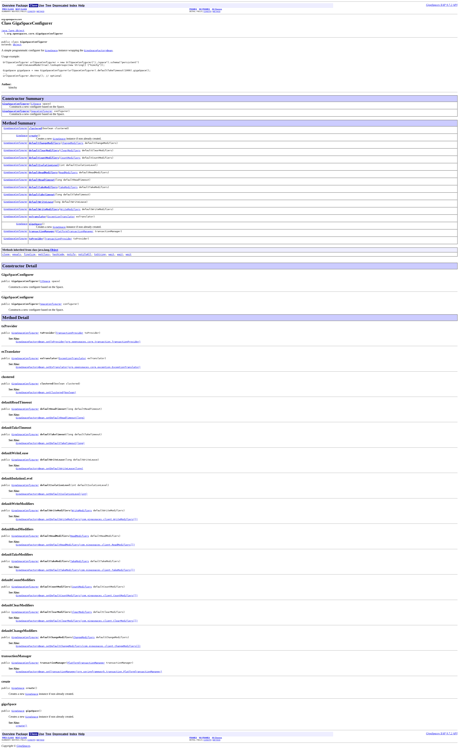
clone (6, 254)
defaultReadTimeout (42, 180)
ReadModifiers (68, 172)
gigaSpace (35, 224)
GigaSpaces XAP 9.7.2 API (441, 4)
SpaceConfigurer (42, 111)
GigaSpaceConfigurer (16, 103)
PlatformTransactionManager (74, 231)
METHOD (40, 11)
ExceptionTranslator (61, 216)
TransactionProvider (58, 238)
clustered (35, 128)
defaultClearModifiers (44, 150)
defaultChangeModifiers (44, 143)
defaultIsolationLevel (44, 165)
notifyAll (84, 254)
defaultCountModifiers (44, 157)
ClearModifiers (70, 150)
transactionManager (42, 231)
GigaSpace (21, 135)
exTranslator (37, 216)
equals (16, 254)
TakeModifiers (68, 187)
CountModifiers (70, 157)
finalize (29, 254)
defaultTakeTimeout (42, 194)
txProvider (36, 238)
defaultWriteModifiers (44, 209)
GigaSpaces (23, 745)
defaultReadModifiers (43, 172)
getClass (44, 254)
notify (71, 254)
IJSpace (36, 103)
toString (100, 254)
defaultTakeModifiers (43, 187)
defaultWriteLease (41, 202)
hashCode (58, 254)
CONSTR (31, 11)
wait (111, 254)
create (33, 135)
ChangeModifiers (72, 143)
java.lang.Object (12, 30)
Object (17, 44)
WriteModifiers (70, 209)
